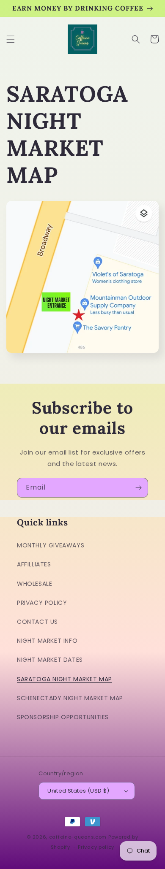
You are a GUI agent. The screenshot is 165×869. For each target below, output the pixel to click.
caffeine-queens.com (78, 837)
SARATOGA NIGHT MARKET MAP (64, 679)
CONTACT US (37, 621)
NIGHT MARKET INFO (47, 640)
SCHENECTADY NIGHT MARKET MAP (70, 698)
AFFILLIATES (34, 564)
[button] (10, 39)
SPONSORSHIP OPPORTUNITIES (63, 717)
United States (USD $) (78, 791)
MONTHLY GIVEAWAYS (50, 545)
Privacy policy (96, 847)
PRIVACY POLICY (42, 602)
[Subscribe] (138, 488)
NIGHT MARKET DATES (50, 659)
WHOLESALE (34, 583)
